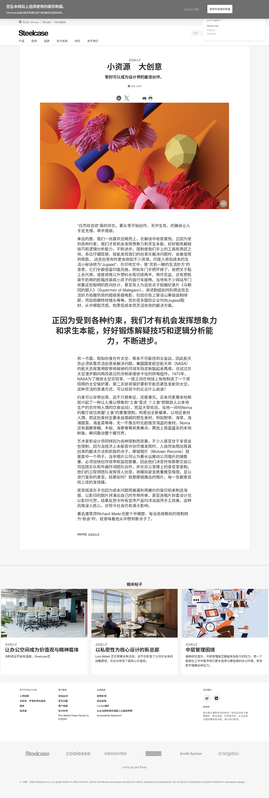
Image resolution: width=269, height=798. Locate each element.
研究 (77, 41)
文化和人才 (134, 59)
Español (211, 33)
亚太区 (31, 22)
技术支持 (63, 710)
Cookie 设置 (191, 9)
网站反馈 (63, 695)
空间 (34, 41)
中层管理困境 (200, 649)
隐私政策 (101, 700)
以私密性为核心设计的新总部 (127, 649)
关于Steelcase (28, 690)
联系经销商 (60, 22)
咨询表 (206, 707)
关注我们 (207, 690)
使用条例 (101, 695)
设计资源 (62, 41)
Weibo (207, 698)
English (211, 30)
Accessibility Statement (109, 715)
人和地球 (24, 695)
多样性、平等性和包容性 (33, 700)
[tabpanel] (134, 156)
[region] (134, 9)
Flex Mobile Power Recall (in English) (73, 717)
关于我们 (92, 41)
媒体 (22, 705)
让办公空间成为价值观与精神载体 (42, 649)
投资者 (23, 710)
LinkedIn (216, 698)
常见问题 (63, 700)
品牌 (46, 41)
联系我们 (47, 22)
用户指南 (63, 705)
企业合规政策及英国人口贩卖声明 (114, 710)
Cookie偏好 (103, 705)
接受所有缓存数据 (220, 9)
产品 (21, 41)
